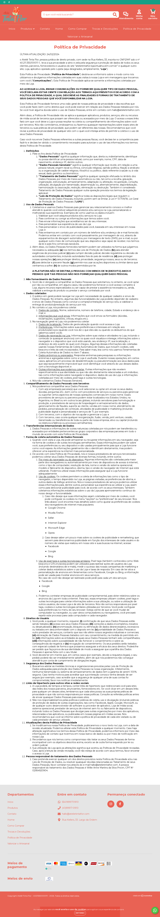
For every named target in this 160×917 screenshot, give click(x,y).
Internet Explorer (57, 522)
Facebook (53, 546)
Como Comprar (77, 28)
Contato (45, 28)
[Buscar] (115, 14)
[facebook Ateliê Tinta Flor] (9, 2)
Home (59, 28)
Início (12, 28)
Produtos (27, 28)
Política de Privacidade (137, 28)
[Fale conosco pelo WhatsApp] (154, 910)
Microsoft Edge (56, 527)
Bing (50, 556)
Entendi (80, 913)
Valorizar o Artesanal (80, 36)
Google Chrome (56, 507)
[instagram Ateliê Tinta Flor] (4, 2)
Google (52, 551)
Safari (51, 517)
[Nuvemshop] (142, 896)
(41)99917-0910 (70, 807)
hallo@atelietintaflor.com (75, 813)
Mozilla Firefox (55, 512)
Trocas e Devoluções (105, 28)
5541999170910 (70, 802)
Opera (51, 532)
